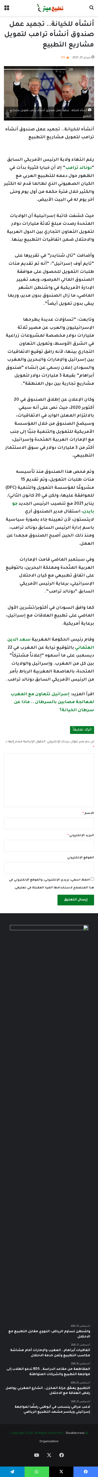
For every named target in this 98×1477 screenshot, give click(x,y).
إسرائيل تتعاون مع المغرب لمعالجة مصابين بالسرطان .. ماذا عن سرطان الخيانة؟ (52, 702)
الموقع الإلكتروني (80, 858)
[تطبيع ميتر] (49, 8)
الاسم (88, 813)
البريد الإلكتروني (80, 835)
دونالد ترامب (78, 168)
